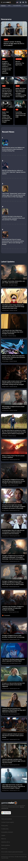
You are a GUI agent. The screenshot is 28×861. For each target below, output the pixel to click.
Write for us (4, 848)
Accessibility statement (7, 832)
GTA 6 (9, 5)
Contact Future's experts (7, 822)
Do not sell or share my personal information (12, 852)
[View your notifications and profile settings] (23, 2)
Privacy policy (4, 825)
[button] (25, 2)
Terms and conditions (6, 819)
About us (3, 838)
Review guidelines (5, 845)
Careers (3, 835)
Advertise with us (5, 842)
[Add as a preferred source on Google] (6, 812)
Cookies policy (4, 828)
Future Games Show (17, 5)
